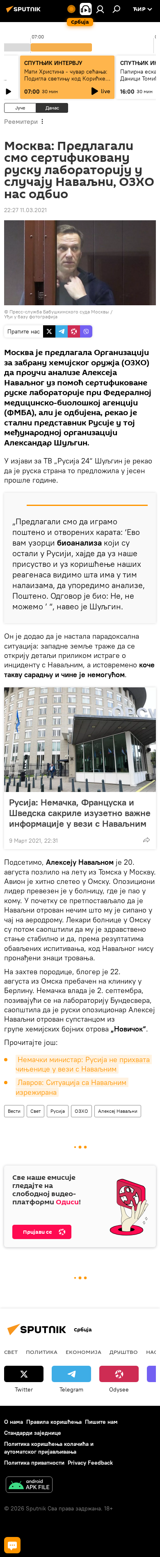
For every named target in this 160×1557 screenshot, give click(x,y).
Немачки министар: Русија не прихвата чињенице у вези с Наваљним (84, 1064)
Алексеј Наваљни (117, 1111)
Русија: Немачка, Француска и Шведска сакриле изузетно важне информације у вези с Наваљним (80, 813)
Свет (35, 1111)
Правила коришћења (54, 1421)
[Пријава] (100, 9)
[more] (146, 840)
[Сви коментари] (12, 1545)
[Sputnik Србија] (24, 12)
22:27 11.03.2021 (25, 210)
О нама (13, 1421)
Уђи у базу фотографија (30, 316)
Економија (83, 1352)
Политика (41, 1352)
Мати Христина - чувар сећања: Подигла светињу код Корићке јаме (65, 78)
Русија (57, 1111)
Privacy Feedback (90, 1462)
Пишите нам (101, 1421)
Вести (14, 1111)
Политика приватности (34, 1462)
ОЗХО (81, 1111)
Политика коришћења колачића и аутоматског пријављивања (49, 1447)
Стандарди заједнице (32, 1432)
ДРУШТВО (124, 1352)
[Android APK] (29, 1485)
